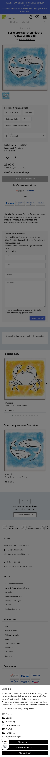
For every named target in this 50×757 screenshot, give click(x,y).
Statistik (9, 718)
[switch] (5, 746)
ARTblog (7, 605)
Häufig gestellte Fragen (13, 596)
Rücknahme (9, 592)
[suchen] (45, 22)
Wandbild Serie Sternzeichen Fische (16, 475)
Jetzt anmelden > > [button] (25, 514)
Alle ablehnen (25, 753)
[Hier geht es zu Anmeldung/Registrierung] (31, 16)
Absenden (36, 318)
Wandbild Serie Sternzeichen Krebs (16, 404)
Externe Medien (13, 725)
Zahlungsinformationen (13, 584)
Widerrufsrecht (10, 631)
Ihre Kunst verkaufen (12, 609)
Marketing (10, 721)
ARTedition (8, 652)
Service (7, 576)
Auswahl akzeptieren (25, 747)
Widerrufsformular (11, 635)
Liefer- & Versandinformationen (16, 588)
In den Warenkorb (25, 178)
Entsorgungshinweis (12, 643)
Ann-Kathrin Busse (27, 39)
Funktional (10, 733)
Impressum (8, 647)
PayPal (9, 729)
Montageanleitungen (12, 600)
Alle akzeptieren (25, 742)
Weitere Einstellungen (11, 736)
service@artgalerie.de (14, 550)
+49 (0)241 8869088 (12, 562)
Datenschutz (9, 639)
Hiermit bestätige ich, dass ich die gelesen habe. (25, 311)
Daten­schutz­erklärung (13, 708)
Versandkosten (20, 168)
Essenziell (10, 714)
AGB (6, 626)
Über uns (8, 656)
